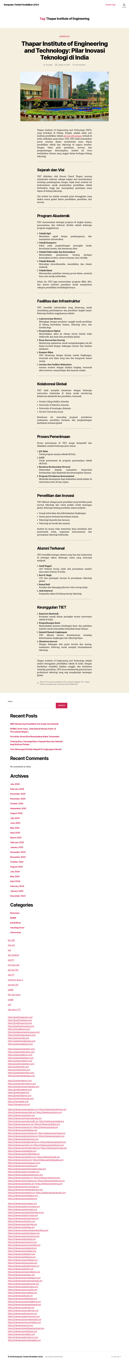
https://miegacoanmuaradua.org (22, 1166)
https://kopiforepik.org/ (18, 1067)
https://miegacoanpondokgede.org (24, 1154)
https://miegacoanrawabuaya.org (48, 1145)
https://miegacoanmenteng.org (22, 1157)
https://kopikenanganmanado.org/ (23, 1086)
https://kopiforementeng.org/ (21, 1064)
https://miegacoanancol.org (20, 1325)
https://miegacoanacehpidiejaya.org (24, 1301)
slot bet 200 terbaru (72, 136)
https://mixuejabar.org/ (18, 1101)
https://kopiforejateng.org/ (20, 1020)
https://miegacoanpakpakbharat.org (24, 1304)
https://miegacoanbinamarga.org (23, 1136)
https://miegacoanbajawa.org (21, 1227)
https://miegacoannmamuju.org (22, 1242)
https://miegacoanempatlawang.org (24, 1278)
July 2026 (15, 784)
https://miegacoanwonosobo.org (22, 1133)
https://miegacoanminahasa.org (22, 1181)
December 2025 (17, 794)
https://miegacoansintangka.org (22, 1224)
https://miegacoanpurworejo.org (22, 1289)
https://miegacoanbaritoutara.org (23, 1286)
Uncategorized (17, 927)
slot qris (11, 945)
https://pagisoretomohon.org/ (21, 1052)
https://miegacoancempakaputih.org (24, 1319)
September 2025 (18, 808)
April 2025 (15, 833)
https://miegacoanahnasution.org (23, 1109)
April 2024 (15, 881)
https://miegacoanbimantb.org (22, 1239)
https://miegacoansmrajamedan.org (24, 1340)
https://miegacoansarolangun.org (23, 1310)
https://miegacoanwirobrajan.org (51, 1192)
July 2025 (15, 818)
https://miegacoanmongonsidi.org (23, 1186)
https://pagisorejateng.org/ (20, 1061)
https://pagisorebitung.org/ (20, 1055)
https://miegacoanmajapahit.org (22, 1198)
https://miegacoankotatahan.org (22, 1130)
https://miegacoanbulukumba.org (23, 1218)
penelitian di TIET (61, 682)
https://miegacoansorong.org (47, 1178)
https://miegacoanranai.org (45, 1127)
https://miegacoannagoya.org (48, 1183)
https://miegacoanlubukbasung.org (24, 1163)
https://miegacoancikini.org (20, 1145)
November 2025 (17, 799)
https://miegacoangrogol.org (54, 1148)
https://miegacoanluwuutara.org (22, 1263)
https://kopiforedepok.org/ (20, 1089)
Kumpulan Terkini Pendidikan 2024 (21, 5)
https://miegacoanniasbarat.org (22, 1248)
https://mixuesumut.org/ (19, 1104)
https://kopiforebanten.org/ (20, 1017)
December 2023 (17, 896)
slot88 (10, 990)
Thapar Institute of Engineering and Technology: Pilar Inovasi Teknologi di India (64, 50)
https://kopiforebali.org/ (18, 1092)
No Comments (80, 65)
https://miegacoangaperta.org (21, 1192)
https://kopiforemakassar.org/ (21, 1076)
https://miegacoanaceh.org (20, 1127)
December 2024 (18, 852)
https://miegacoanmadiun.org (21, 1334)
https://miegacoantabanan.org (22, 1257)
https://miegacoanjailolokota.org (22, 1298)
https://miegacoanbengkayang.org (24, 1316)
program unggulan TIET (76, 682)
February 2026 (17, 789)
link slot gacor (14, 994)
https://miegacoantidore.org (47, 1124)
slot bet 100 (13, 970)
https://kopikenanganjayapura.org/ (24, 1032)
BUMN (13, 918)
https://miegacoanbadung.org (21, 1254)
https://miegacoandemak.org (21, 1307)
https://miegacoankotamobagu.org (24, 1233)
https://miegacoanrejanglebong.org (24, 1272)
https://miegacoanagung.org (21, 1124)
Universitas (64, 36)
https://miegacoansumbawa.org (22, 1292)
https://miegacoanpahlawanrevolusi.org (26, 1328)
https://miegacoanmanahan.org (22, 1203)
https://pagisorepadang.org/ (21, 1058)
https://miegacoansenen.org (51, 1136)
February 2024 (17, 886)
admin (50, 65)
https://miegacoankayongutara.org (24, 1206)
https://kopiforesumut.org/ (20, 1023)
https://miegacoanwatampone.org (23, 1284)
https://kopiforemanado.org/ (21, 1098)
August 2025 (16, 813)
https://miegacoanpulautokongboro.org (26, 1212)
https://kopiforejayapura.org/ (21, 1026)
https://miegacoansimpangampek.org (25, 1281)
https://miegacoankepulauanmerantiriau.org (28, 1230)
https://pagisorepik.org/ (18, 1038)
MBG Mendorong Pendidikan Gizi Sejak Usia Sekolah (34, 724)
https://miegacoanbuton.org (20, 1269)
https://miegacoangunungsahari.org (24, 1322)
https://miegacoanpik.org (48, 1157)
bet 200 (11, 940)
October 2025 (16, 803)
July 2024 (15, 871)
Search (10, 701)
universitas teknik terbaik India (67, 684)
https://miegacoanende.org (51, 1121)
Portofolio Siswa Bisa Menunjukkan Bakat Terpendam (34, 736)
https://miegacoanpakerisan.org (22, 1331)
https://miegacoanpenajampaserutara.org (27, 1169)
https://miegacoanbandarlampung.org (25, 1175)
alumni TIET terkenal (47, 682)
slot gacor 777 (14, 1009)
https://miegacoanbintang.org (21, 1221)
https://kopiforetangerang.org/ (22, 1035)
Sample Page (110, 5)
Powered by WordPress (54, 1357)
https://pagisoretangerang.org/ (22, 1083)
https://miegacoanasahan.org (21, 1275)
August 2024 (16, 867)
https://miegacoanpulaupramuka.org (24, 1118)
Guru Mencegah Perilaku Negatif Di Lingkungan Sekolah (36, 749)
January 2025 (16, 847)
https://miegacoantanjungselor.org (23, 1172)
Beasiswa (14, 913)
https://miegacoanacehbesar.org (23, 1260)
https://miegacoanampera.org (51, 1133)
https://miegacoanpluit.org (20, 1160)
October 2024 (16, 862)
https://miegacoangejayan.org (52, 1109)
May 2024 (15, 876)
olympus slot (13, 965)
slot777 (11, 960)
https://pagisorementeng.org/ (21, 1049)
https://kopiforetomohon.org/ (21, 1072)
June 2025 (15, 823)
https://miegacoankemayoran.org (23, 1139)
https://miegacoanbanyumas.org (23, 1215)
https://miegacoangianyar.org (51, 1181)
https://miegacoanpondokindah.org (24, 1148)
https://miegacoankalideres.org (22, 1151)
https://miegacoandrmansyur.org (23, 1337)
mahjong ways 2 (15, 980)
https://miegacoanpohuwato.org (22, 1209)
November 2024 (18, 857)
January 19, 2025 (64, 65)
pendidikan (15, 923)
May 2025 (15, 828)
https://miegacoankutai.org (20, 1295)
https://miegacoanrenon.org (49, 1112)
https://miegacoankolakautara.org (48, 1160)
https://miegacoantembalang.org (23, 1195)
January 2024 (16, 891)
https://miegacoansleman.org (21, 1183)
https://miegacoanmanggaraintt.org (24, 1245)
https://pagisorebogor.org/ (20, 1080)
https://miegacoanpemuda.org (22, 1112)
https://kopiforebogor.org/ (19, 1095)
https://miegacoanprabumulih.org (23, 1121)
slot (9, 950)
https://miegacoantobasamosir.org (23, 1266)
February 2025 (17, 842)
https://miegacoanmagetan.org (22, 1251)
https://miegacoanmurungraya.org (23, 1236)
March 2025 (15, 837)
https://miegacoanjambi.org (20, 1178)
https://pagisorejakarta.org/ (20, 1044)
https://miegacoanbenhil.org (53, 1142)
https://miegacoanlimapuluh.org (22, 1313)
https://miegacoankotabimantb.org (24, 1142)
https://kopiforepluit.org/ (19, 1070)
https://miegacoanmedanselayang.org (25, 1189)
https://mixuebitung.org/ (19, 1029)
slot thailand (13, 955)
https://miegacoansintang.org (21, 1115)
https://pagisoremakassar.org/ (21, 1041)
